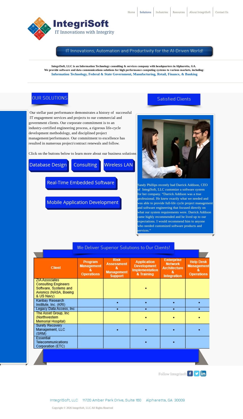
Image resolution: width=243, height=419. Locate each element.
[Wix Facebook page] (190, 373)
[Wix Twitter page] (197, 373)
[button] (50, 98)
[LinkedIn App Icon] (203, 373)
